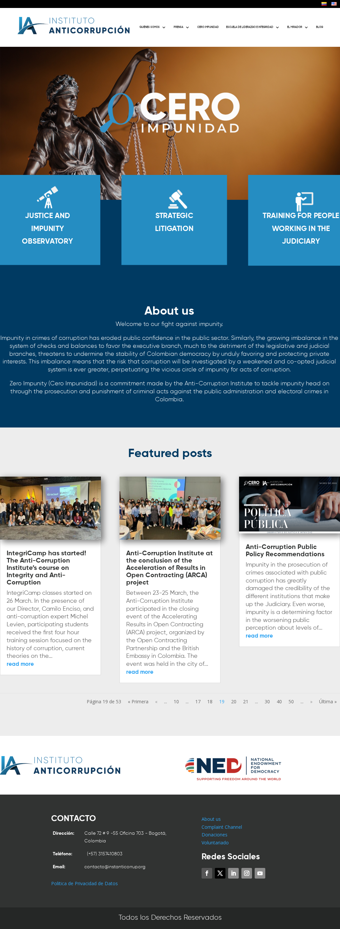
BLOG (319, 27)
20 (233, 701)
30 (267, 701)
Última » (328, 701)
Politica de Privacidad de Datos (84, 883)
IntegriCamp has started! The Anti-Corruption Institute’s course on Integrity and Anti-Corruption (46, 568)
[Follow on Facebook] (207, 873)
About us (211, 819)
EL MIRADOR (294, 27)
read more (20, 664)
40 (279, 701)
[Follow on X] (220, 873)
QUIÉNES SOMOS (149, 27)
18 (209, 701)
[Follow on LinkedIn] (233, 873)
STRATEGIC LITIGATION (174, 223)
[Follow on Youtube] (260, 873)
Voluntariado (215, 842)
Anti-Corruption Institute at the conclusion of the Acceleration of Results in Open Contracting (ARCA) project (169, 568)
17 (198, 701)
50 (291, 701)
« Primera (138, 701)
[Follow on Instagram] (246, 873)
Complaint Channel (222, 827)
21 (245, 701)
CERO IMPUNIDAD (208, 27)
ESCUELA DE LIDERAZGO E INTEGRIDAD (249, 27)
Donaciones (214, 834)
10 (176, 701)
